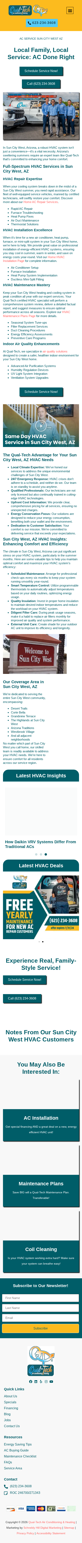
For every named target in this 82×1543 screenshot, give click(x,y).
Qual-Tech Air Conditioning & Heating (51, 1522)
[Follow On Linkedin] (35, 1381)
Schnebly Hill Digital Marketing (42, 1527)
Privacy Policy (25, 1533)
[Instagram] (46, 1381)
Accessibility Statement (50, 1533)
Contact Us (12, 1426)
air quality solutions (55, 351)
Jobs (7, 1420)
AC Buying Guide (16, 1450)
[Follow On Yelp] (41, 1381)
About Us (10, 1396)
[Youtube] (51, 1381)
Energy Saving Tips (18, 1444)
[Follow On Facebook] (30, 1381)
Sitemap (69, 1527)
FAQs (8, 1462)
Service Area (13, 1468)
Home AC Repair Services (40, 202)
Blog (7, 1414)
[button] (69, 10)
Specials (10, 1402)
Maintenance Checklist (20, 1456)
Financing (11, 1408)
